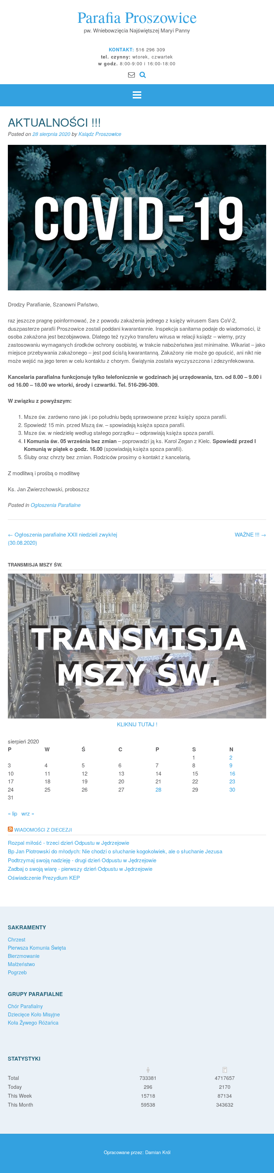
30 (232, 789)
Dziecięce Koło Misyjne (34, 1014)
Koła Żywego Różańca (33, 1022)
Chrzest (16, 939)
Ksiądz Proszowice (99, 133)
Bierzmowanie (24, 955)
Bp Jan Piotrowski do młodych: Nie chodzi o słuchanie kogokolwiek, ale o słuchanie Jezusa (115, 851)
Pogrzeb (17, 972)
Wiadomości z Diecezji (43, 829)
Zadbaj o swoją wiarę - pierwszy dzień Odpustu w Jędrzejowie (80, 868)
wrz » (27, 813)
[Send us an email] (131, 74)
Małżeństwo (21, 964)
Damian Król (158, 1152)
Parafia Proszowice (137, 16)
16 (232, 773)
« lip (12, 813)
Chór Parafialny (25, 1006)
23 (232, 781)
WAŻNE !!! (250, 534)
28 (158, 789)
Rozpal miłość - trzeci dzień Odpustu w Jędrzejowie (68, 842)
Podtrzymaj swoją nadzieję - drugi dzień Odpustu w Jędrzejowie (82, 860)
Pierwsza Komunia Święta (37, 947)
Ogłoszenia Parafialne (56, 504)
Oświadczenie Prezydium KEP (44, 877)
